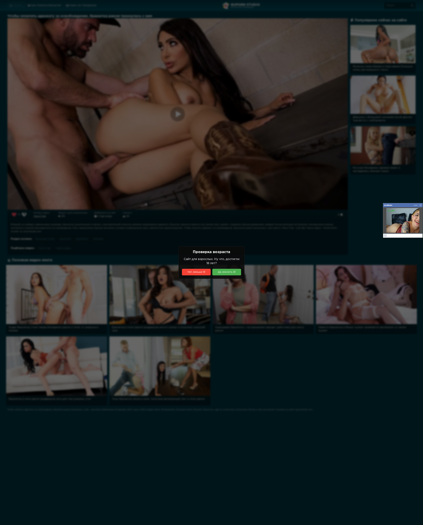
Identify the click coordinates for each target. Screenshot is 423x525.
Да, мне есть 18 (226, 272)
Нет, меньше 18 (196, 272)
